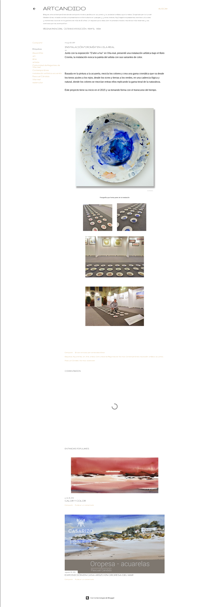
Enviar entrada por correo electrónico (90, 352)
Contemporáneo (41, 70)
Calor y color (75, 501)
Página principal (53, 29)
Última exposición (75, 29)
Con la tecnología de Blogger (102, 598)
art (34, 56)
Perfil (91, 29)
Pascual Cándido (41, 76)
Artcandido (64, 8)
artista (36, 62)
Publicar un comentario (84, 505)
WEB (98, 29)
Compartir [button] (38, 43)
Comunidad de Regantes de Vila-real (110, 356)
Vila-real (37, 79)
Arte (35, 59)
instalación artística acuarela (47, 73)
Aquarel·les (38, 53)
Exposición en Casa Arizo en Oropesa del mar (99, 575)
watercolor (38, 82)
